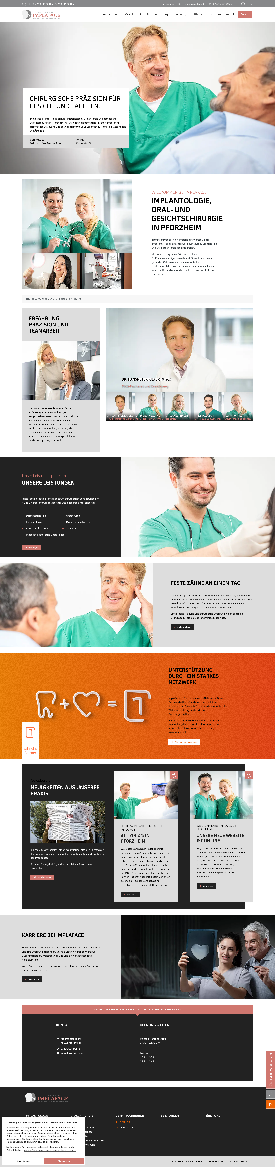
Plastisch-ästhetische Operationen (45, 534)
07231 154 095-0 (70, 1049)
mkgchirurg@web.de (73, 1053)
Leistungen (33, 547)
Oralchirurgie (73, 515)
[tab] (137, 1009)
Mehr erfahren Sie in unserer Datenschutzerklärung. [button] (50, 1150)
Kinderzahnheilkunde (78, 522)
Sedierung (71, 528)
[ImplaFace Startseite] (41, 14)
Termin (193, 3)
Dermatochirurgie (36, 515)
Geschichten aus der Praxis (89, 1140)
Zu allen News (44, 877)
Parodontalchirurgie (37, 528)
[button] (7, 96)
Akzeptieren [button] (64, 1161)
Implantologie (34, 522)
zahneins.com (126, 1127)
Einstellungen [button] (23, 1161)
